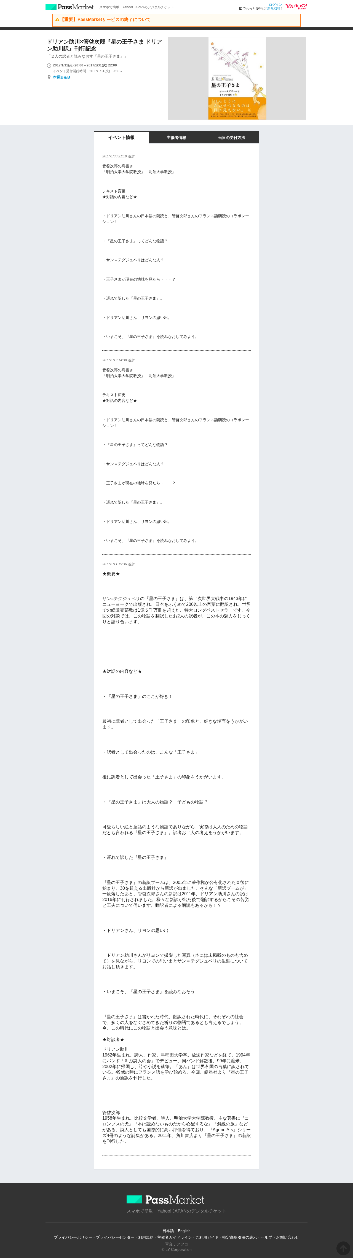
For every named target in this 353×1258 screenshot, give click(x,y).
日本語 (168, 1231)
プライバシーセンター (115, 1237)
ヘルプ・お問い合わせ (280, 1237)
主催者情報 (176, 137)
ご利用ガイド (207, 1237)
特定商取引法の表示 (239, 1237)
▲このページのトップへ (343, 1248)
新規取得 (273, 8)
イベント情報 (121, 137)
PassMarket (70, 7)
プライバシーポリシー (73, 1237)
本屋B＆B (61, 77)
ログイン (275, 5)
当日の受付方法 (231, 137)
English (184, 1231)
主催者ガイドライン (174, 1237)
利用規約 (146, 1237)
